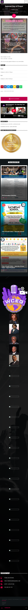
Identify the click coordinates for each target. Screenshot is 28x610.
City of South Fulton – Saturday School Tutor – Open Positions (13, 267)
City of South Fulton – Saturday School (13, 231)
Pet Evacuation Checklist (9, 195)
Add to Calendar (15, 98)
